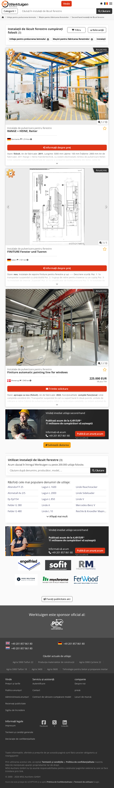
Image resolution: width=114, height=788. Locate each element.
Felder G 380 (15, 505)
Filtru (77, 30)
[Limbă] (106, 4)
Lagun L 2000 (49, 493)
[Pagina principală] (3, 17)
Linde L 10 (47, 511)
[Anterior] (8, 86)
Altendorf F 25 (15, 487)
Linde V (80, 499)
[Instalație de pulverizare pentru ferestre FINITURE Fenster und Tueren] (57, 206)
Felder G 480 (15, 511)
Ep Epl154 (13, 499)
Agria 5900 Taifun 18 (16, 669)
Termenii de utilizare (83, 782)
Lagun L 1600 (49, 487)
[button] (110, 4)
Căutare (105, 11)
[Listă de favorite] (101, 4)
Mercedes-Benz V (85, 505)
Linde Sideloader (85, 493)
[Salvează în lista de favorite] (105, 128)
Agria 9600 (52, 669)
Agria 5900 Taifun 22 (23, 662)
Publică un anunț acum (90, 433)
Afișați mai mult (58, 516)
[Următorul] (106, 86)
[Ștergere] (47, 39)
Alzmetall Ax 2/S (16, 493)
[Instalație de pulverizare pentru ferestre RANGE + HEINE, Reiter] (57, 86)
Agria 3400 (37, 669)
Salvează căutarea (58, 445)
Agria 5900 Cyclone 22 (90, 662)
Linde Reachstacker (87, 487)
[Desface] (57, 163)
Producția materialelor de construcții (56, 662)
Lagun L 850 (48, 499)
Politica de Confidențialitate (59, 782)
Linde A (46, 505)
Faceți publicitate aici (58, 599)
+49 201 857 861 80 (21, 643)
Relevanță (98, 30)
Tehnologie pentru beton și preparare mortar (85, 669)
